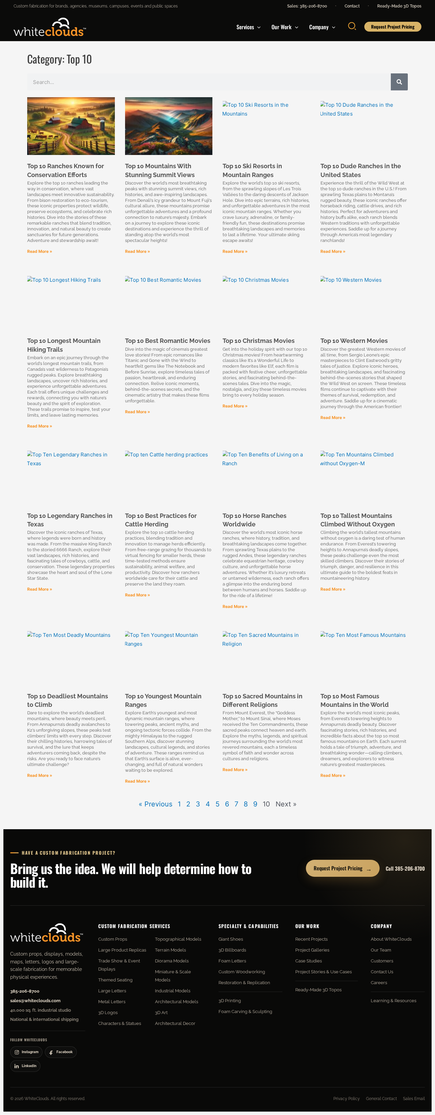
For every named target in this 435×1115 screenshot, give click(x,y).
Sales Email (414, 1098)
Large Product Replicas (122, 950)
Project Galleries (312, 950)
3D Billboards (232, 950)
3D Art (161, 1012)
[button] (257, 26)
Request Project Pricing (343, 868)
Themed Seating (115, 979)
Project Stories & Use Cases (323, 971)
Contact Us (382, 971)
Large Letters (112, 990)
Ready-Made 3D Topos (399, 6)
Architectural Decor (175, 1023)
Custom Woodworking (242, 971)
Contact (352, 6)
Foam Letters (232, 960)
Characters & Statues (119, 1023)
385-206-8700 (24, 991)
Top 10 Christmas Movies (259, 340)
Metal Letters (111, 1001)
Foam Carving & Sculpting (245, 1011)
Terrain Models (170, 950)
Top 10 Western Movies (354, 340)
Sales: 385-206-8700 (307, 6)
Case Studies (308, 960)
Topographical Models (178, 939)
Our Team (381, 950)
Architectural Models (176, 1001)
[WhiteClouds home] (46, 932)
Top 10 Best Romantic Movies (167, 340)
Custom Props (112, 939)
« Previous (155, 804)
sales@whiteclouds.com (35, 1000)
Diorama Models (172, 960)
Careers (379, 982)
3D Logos (108, 1012)
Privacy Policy (346, 1098)
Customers (382, 960)
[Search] (399, 81)
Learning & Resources (393, 1000)
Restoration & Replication (244, 982)
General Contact (381, 1098)
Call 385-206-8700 (405, 868)
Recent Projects (311, 939)
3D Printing (230, 1000)
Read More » (39, 251)
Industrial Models (172, 990)
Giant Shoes (231, 939)
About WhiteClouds (391, 939)
